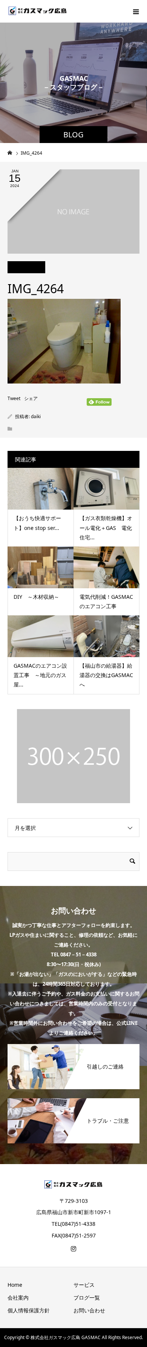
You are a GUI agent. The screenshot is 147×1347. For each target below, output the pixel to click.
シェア (31, 398)
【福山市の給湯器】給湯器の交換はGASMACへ (106, 675)
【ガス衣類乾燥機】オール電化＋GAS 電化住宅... (106, 527)
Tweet (14, 398)
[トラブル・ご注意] (73, 1101)
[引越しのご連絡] (73, 1047)
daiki (36, 416)
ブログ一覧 (87, 1297)
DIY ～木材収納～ (36, 596)
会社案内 (18, 1297)
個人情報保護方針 (29, 1310)
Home (15, 1284)
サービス (84, 1284)
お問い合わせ (89, 1310)
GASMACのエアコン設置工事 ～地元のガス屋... (40, 675)
